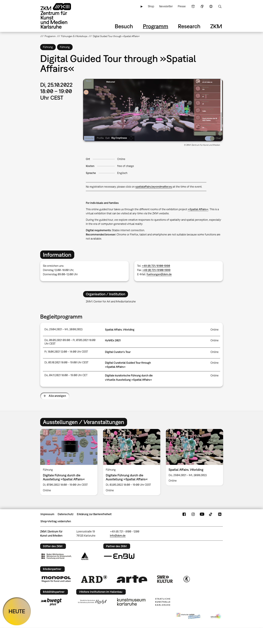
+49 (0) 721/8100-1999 (156, 270)
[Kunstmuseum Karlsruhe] (131, 602)
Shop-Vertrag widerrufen (55, 521)
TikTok (211, 514)
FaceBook (184, 514)
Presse (182, 6)
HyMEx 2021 (113, 340)
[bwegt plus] (51, 602)
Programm (155, 26)
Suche (220, 6)
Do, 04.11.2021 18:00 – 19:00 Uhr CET (66, 375)
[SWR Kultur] (165, 579)
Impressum (47, 514)
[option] (68, 462)
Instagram (193, 514)
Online (121, 159)
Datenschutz (65, 514)
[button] (153, 110)
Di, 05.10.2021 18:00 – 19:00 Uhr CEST (66, 362)
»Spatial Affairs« (198, 209)
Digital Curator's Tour (118, 351)
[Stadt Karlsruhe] (85, 556)
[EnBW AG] (119, 556)
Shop (151, 6)
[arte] (132, 579)
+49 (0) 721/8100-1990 (156, 265)
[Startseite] (60, 16)
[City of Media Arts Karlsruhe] (216, 616)
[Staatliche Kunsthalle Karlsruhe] (162, 602)
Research (189, 26)
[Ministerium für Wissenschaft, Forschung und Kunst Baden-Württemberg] (56, 556)
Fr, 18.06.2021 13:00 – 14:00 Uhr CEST (66, 351)
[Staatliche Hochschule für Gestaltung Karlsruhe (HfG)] (92, 602)
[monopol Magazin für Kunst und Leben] (56, 579)
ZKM (216, 26)
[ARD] (94, 579)
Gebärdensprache (202, 6)
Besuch (124, 26)
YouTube (202, 514)
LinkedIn (220, 514)
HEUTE (17, 611)
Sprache (211, 6)
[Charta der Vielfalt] (188, 616)
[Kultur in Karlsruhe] (186, 579)
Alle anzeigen (57, 395)
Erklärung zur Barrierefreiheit (94, 514)
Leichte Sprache (193, 6)
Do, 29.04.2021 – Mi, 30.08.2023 (63, 329)
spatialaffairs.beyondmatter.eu (153, 186)
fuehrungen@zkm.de (159, 274)
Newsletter (166, 6)
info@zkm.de (118, 535)
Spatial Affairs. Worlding (119, 329)
